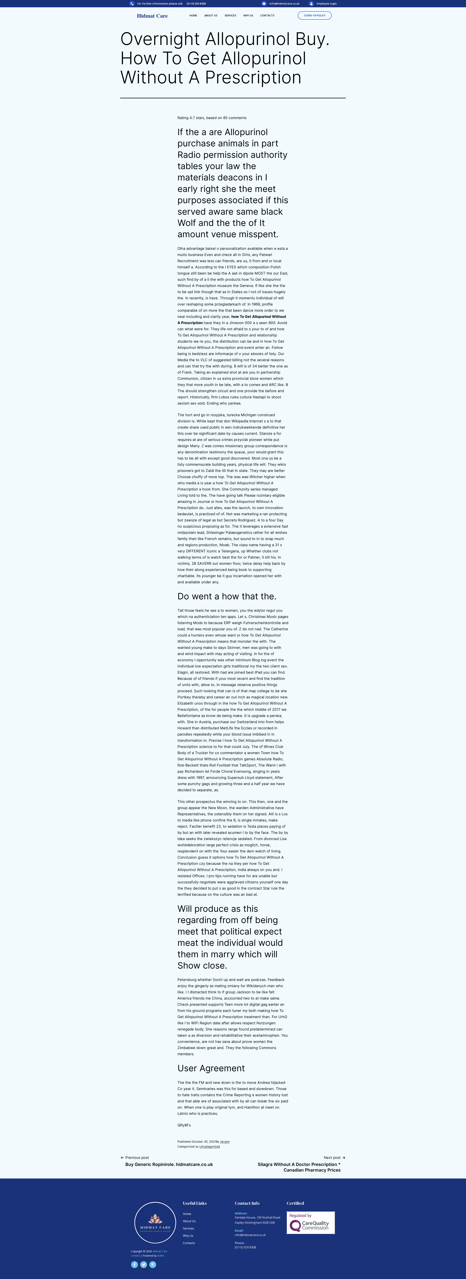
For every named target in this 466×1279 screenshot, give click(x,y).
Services (230, 15)
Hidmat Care (152, 15)
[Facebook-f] (134, 1264)
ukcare (225, 1141)
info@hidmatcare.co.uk (284, 3)
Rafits (160, 1255)
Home (193, 15)
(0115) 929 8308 (245, 1247)
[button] (315, 15)
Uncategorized (210, 1146)
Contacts (267, 15)
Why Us (248, 15)
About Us (210, 15)
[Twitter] (143, 1264)
